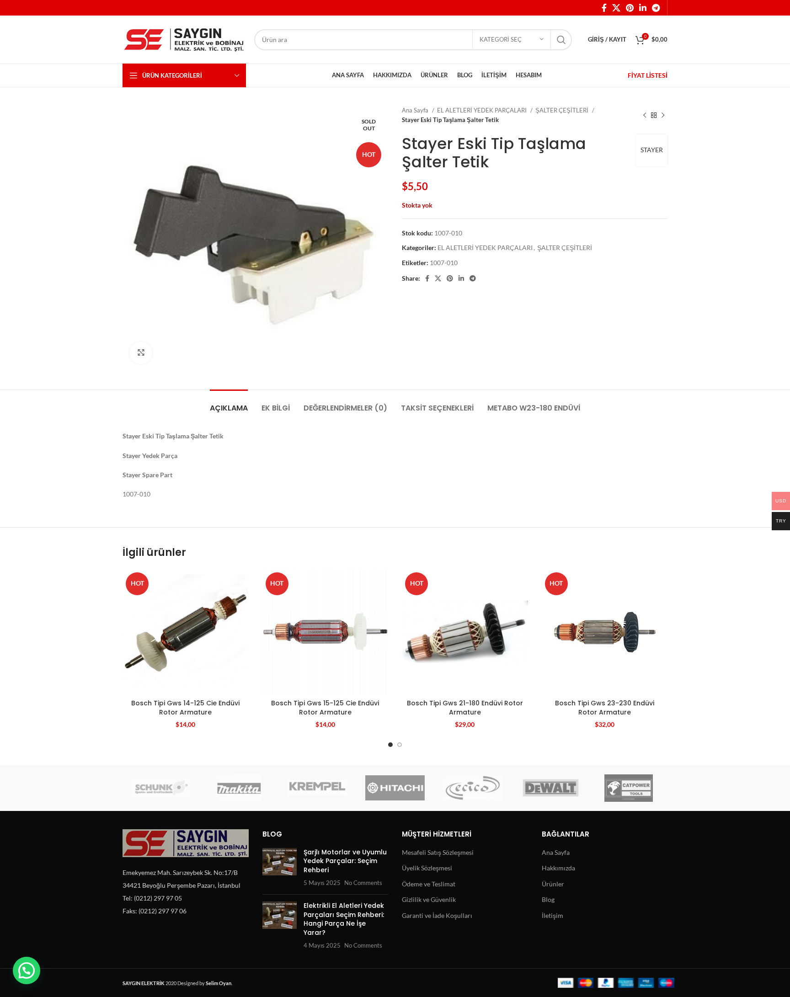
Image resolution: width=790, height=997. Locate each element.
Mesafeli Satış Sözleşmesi (438, 852)
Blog (548, 899)
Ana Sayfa (416, 110)
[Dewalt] (550, 788)
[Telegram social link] (655, 8)
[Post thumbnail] (279, 867)
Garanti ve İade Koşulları (437, 915)
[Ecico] (473, 788)
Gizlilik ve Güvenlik (429, 899)
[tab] (229, 403)
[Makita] (239, 788)
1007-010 (444, 263)
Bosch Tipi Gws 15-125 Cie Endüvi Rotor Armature (325, 707)
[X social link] (616, 8)
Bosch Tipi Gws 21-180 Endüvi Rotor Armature (465, 707)
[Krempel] (317, 788)
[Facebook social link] (604, 8)
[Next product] (662, 115)
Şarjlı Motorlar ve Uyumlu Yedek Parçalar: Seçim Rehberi (345, 861)
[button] (26, 970)
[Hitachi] (395, 788)
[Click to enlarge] (140, 352)
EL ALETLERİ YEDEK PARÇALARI (482, 110)
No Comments (363, 883)
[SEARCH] (561, 39)
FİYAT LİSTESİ (647, 75)
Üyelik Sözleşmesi (427, 868)
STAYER (652, 150)
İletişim (552, 915)
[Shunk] (161, 788)
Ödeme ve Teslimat (428, 884)
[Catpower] (628, 788)
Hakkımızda (558, 868)
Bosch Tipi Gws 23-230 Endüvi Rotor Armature (604, 707)
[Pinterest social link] (629, 8)
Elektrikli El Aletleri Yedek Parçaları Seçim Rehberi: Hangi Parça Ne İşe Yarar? (344, 919)
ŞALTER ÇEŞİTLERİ (562, 110)
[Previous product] (644, 115)
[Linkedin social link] (642, 8)
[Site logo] (184, 39)
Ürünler (553, 884)
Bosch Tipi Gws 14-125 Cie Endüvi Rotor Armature (185, 707)
